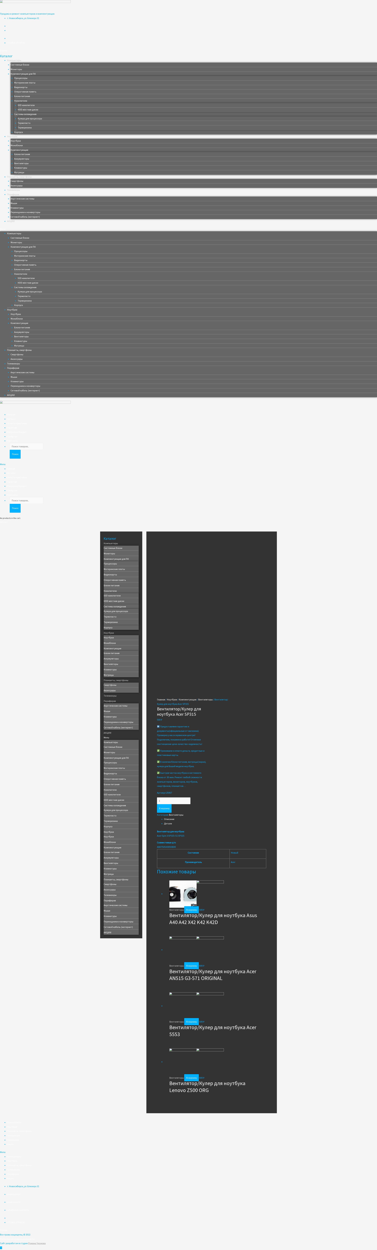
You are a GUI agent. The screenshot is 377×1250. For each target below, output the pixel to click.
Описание (169, 819)
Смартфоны (17, 180)
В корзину (164, 808)
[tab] (215, 819)
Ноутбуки (12, 136)
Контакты (12, 440)
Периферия (13, 194)
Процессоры (20, 78)
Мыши (14, 203)
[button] (3, 50)
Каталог (11, 418)
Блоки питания (22, 96)
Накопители (20, 100)
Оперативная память (25, 91)
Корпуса (18, 132)
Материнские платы (24, 82)
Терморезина (25, 127)
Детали (168, 823)
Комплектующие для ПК (23, 73)
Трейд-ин (12, 436)
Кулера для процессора (30, 118)
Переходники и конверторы (25, 212)
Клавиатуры (20, 167)
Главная (11, 414)
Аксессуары (17, 185)
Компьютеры (14, 60)
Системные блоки (20, 64)
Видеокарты (20, 87)
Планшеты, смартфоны (19, 176)
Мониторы (16, 69)
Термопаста (24, 122)
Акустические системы (22, 198)
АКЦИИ (11, 221)
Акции (10, 1144)
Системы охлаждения (25, 114)
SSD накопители (26, 105)
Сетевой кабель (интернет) (25, 216)
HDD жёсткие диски (28, 109)
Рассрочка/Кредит (17, 432)
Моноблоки (17, 145)
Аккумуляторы (21, 158)
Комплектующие (19, 149)
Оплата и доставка (17, 423)
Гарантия (12, 427)
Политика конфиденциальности (17, 1238)
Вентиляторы (21, 163)
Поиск (15, 454)
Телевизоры (13, 189)
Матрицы (19, 172)
